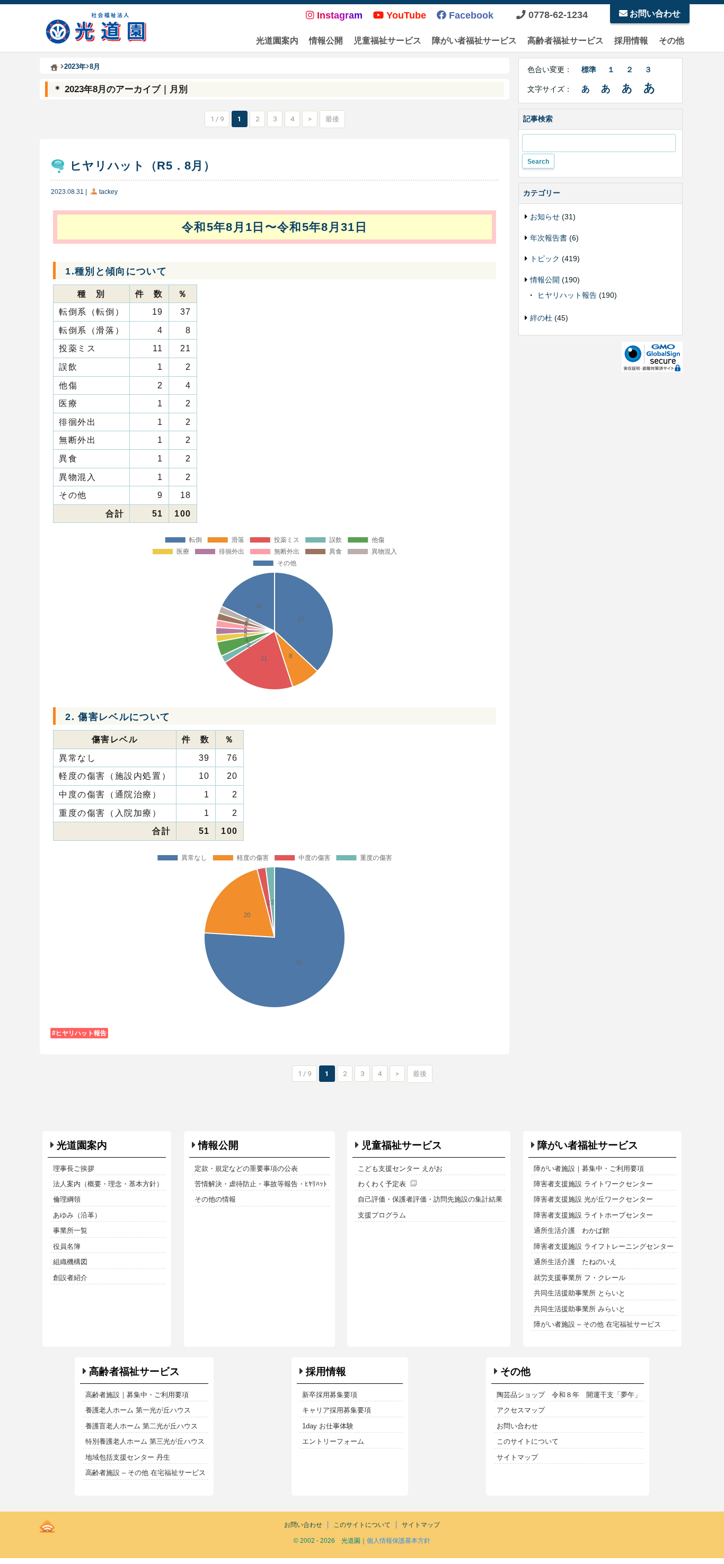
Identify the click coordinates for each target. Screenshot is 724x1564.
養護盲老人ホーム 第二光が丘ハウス (141, 1426)
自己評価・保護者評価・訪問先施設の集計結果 (430, 1199)
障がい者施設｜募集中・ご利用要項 (589, 1168)
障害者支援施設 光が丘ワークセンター (593, 1199)
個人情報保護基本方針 (398, 1540)
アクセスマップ (521, 1410)
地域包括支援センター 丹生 (127, 1457)
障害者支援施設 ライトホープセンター (593, 1215)
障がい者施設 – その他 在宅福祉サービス (597, 1324)
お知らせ (545, 216)
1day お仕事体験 (328, 1426)
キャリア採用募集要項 (336, 1410)
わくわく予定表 (382, 1184)
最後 (332, 119)
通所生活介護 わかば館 (572, 1230)
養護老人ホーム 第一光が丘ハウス (138, 1410)
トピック (545, 258)
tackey (108, 192)
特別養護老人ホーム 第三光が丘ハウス (145, 1441)
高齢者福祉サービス (565, 40)
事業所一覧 (70, 1230)
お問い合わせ (654, 13)
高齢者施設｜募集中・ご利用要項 (137, 1395)
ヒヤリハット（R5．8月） (143, 165)
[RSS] (47, 1524)
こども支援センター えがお (400, 1168)
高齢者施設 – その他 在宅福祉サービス (145, 1473)
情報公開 (326, 40)
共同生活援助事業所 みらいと (579, 1309)
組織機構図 (70, 1262)
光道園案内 (277, 40)
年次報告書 (548, 238)
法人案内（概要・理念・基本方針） (108, 1184)
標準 (588, 69)
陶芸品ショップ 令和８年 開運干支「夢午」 (569, 1395)
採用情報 (631, 40)
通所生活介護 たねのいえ (575, 1262)
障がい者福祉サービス (474, 40)
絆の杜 (541, 318)
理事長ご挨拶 (73, 1168)
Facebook (469, 15)
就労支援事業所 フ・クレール (579, 1278)
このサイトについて (528, 1441)
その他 (671, 40)
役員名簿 (67, 1246)
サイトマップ (517, 1457)
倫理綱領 (67, 1199)
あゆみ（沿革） (77, 1215)
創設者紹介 (70, 1278)
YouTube (405, 15)
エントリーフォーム (333, 1441)
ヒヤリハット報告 (81, 1033)
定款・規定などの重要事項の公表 (246, 1168)
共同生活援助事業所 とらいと (579, 1293)
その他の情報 (215, 1199)
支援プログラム (382, 1215)
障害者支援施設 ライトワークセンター (593, 1184)
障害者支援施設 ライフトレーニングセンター (604, 1246)
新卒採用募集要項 (329, 1395)
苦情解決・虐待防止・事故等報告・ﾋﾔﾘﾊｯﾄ (261, 1184)
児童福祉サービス (387, 40)
